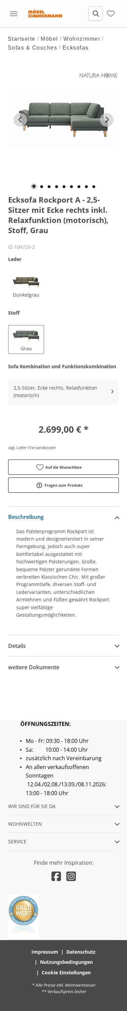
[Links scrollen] (20, 120)
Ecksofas (76, 48)
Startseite (22, 39)
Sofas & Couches (33, 48)
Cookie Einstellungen (66, 972)
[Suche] (95, 13)
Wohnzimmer (81, 39)
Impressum (44, 952)
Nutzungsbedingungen (66, 962)
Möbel (49, 39)
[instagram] (71, 876)
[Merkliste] (110, 13)
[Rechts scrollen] (106, 120)
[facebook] (56, 876)
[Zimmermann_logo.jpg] (44, 13)
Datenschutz (81, 952)
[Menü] (13, 13)
